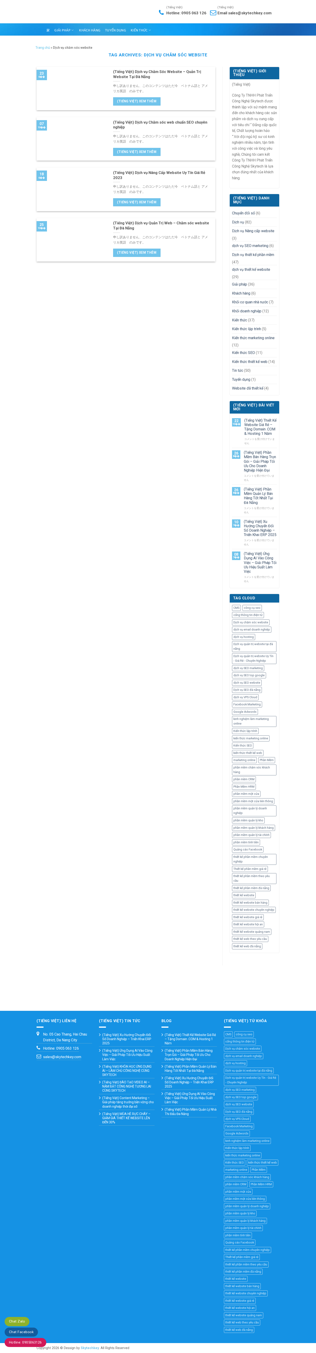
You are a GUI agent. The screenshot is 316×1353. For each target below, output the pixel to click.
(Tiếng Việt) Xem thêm (136, 101)
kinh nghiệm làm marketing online (251, 721)
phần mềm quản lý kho (248, 820)
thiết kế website (243, 895)
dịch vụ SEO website (246, 682)
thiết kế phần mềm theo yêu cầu (251, 878)
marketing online (244, 760)
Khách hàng (89, 30)
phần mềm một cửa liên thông (253, 801)
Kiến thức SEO (243, 352)
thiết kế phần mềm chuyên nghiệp (250, 859)
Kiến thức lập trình (246, 329)
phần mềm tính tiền (246, 842)
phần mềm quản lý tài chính (251, 835)
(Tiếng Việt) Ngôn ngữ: (213, 29)
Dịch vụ (238, 222)
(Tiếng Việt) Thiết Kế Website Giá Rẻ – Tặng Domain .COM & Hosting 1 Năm (260, 427)
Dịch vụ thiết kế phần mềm (253, 255)
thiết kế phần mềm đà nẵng (251, 888)
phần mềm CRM (243, 779)
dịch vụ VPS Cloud (245, 697)
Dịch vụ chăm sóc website (250, 622)
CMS (236, 607)
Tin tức (237, 370)
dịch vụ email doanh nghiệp (251, 629)
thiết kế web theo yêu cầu (250, 939)
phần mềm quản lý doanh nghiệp (250, 811)
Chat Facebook (21, 1332)
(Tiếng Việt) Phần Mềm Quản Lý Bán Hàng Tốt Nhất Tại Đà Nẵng (258, 496)
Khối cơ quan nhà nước (250, 302)
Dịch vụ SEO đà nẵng (246, 690)
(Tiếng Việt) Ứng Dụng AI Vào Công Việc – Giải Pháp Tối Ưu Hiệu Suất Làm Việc (260, 563)
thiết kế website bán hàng (250, 902)
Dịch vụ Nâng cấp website (253, 231)
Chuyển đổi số (243, 213)
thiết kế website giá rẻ (247, 917)
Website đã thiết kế (247, 388)
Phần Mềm (267, 760)
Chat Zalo (17, 1321)
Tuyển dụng (115, 30)
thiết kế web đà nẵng (247, 946)
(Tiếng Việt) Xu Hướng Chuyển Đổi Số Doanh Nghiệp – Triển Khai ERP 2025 (260, 528)
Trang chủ (42, 47)
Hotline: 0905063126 (25, 1342)
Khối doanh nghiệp (246, 311)
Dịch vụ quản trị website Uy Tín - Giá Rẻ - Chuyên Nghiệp (253, 658)
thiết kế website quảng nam (251, 931)
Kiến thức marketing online (253, 338)
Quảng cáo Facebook (247, 849)
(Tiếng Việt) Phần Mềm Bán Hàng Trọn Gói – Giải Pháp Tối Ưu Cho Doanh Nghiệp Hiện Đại (260, 461)
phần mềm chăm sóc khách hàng (251, 770)
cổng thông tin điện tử (248, 615)
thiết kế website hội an (248, 924)
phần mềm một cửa (246, 793)
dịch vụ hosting (243, 637)
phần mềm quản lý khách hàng (253, 827)
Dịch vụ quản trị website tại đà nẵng (253, 646)
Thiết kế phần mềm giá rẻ (249, 869)
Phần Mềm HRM (243, 786)
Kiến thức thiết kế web (249, 362)
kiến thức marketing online (250, 738)
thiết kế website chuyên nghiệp (253, 909)
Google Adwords (245, 711)
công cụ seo (252, 607)
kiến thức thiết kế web (247, 753)
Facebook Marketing (247, 704)
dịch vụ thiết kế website (251, 269)
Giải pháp (62, 30)
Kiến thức (139, 30)
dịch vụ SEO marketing (250, 246)
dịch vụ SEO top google (249, 675)
